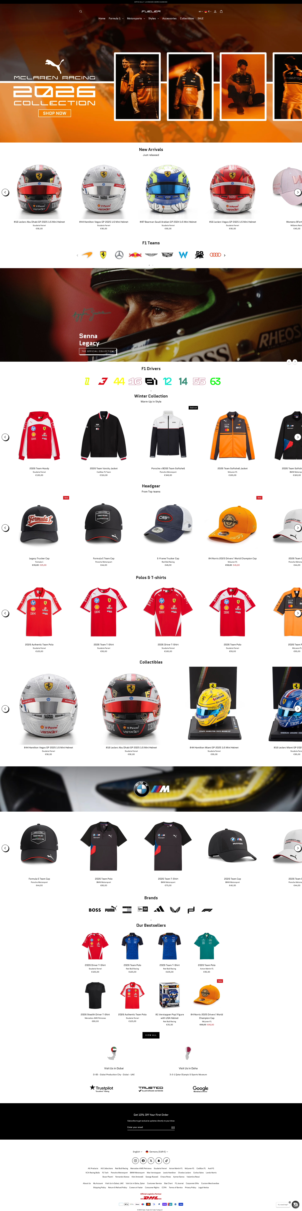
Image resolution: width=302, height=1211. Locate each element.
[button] (295, 1204)
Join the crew (226, 1194)
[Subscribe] (248, 1185)
